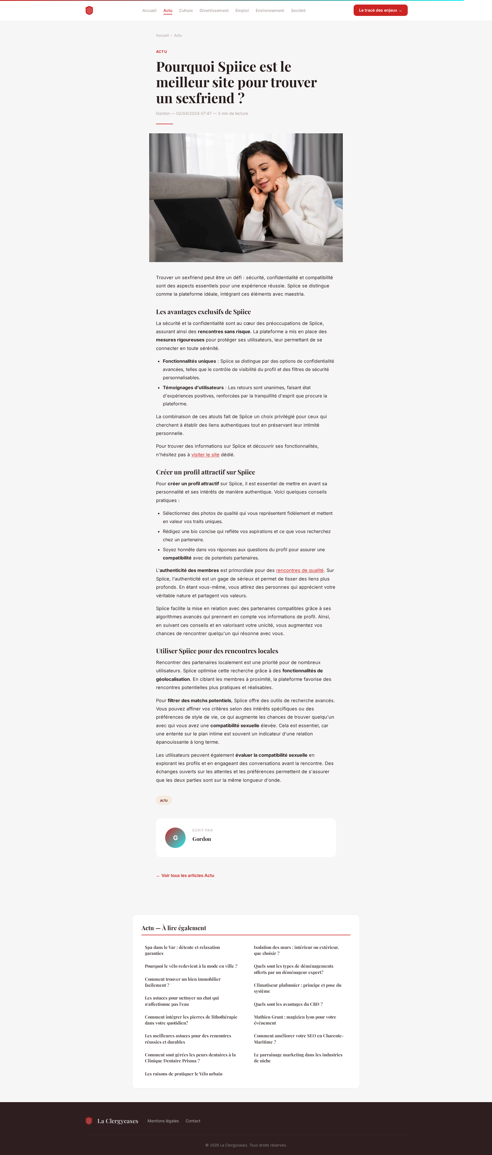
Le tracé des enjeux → (380, 10)
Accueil (149, 10)
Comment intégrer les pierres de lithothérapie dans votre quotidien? (191, 1020)
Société (298, 10)
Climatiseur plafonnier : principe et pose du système (297, 988)
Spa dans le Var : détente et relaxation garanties (182, 950)
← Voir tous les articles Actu (185, 875)
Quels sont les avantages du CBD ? (288, 1004)
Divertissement (214, 10)
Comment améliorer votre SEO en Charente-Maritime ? (299, 1038)
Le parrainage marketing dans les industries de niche (298, 1057)
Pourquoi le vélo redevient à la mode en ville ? (191, 966)
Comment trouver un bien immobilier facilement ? (183, 982)
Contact (193, 1120)
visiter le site (205, 454)
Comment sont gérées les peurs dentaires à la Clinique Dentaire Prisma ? (190, 1057)
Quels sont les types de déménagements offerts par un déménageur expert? (293, 969)
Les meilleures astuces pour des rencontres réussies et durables (188, 1038)
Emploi (242, 10)
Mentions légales (163, 1120)
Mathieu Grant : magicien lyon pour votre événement (295, 1020)
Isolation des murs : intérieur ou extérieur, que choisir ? (296, 950)
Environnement (270, 10)
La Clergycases (117, 1121)
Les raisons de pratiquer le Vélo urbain (183, 1074)
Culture (186, 10)
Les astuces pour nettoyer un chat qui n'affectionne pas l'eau (182, 1001)
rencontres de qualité (300, 570)
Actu (167, 10)
